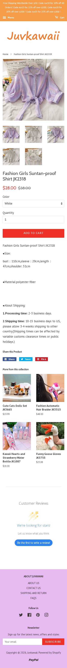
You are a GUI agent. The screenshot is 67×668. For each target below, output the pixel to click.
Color (6, 197)
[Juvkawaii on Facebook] (29, 615)
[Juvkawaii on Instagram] (46, 615)
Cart (61, 17)
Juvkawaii (32, 652)
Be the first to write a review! (33, 542)
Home (5, 54)
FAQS (33, 598)
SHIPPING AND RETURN (33, 593)
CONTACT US (33, 588)
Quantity (8, 213)
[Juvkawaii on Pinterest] (38, 615)
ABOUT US (33, 583)
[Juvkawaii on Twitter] (21, 615)
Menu (10, 17)
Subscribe (53, 641)
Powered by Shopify (50, 652)
